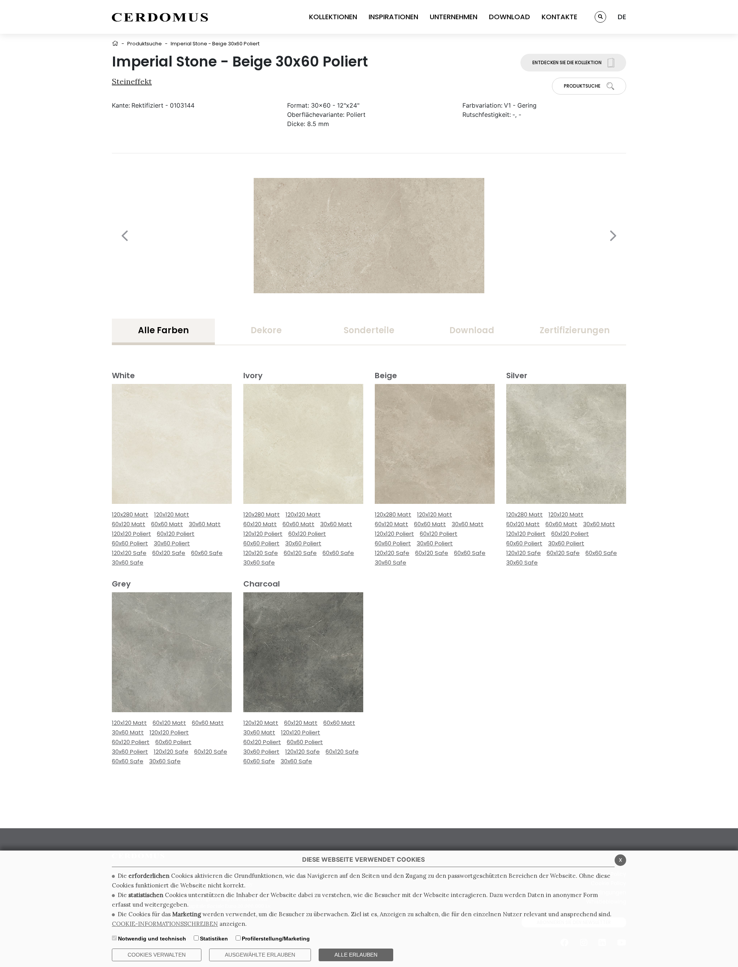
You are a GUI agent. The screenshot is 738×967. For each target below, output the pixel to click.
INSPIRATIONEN (393, 17)
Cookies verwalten (157, 955)
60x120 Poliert (175, 534)
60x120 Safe (168, 553)
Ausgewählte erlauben (260, 955)
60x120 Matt (128, 524)
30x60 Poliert (172, 543)
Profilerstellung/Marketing (276, 938)
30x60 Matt (205, 524)
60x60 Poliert (130, 543)
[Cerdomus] (160, 17)
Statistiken (214, 938)
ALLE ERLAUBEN (355, 955)
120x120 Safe (129, 553)
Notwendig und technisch (152, 938)
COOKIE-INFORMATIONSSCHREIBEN (165, 923)
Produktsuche (144, 43)
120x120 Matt (171, 514)
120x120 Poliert (131, 534)
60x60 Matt (167, 524)
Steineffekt (132, 81)
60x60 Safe (207, 553)
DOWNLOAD (509, 17)
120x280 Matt (130, 514)
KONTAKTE (559, 17)
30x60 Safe (127, 562)
